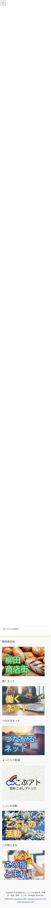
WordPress (18, 899)
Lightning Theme (33, 899)
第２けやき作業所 (11, 629)
